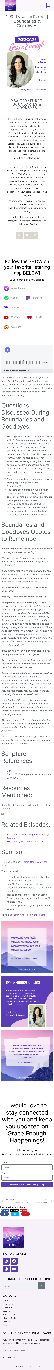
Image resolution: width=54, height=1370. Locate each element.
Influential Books (9, 1318)
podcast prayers (17, 905)
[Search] (41, 1285)
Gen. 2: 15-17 (13, 774)
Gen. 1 (10, 770)
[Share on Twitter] (15, 1214)
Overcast (16, 327)
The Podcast (8, 1307)
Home (5, 1300)
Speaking (6, 1311)
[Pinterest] (6, 1269)
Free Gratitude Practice (12, 1314)
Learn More (7, 1321)
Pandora (37, 298)
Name (4, 1162)
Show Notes (8, 1304)
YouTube (15, 317)
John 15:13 (12, 777)
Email (4, 1173)
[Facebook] (27, 235)
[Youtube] (14, 1269)
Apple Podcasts (19, 288)
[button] (48, 5)
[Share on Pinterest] (25, 1214)
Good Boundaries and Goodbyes (35, 436)
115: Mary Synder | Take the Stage (25, 841)
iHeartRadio (40, 317)
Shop (5, 1325)
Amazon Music (19, 307)
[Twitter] (34, 235)
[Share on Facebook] (4, 1214)
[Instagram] (19, 235)
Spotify (15, 298)
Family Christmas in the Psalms (29, 914)
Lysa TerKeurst (15, 119)
